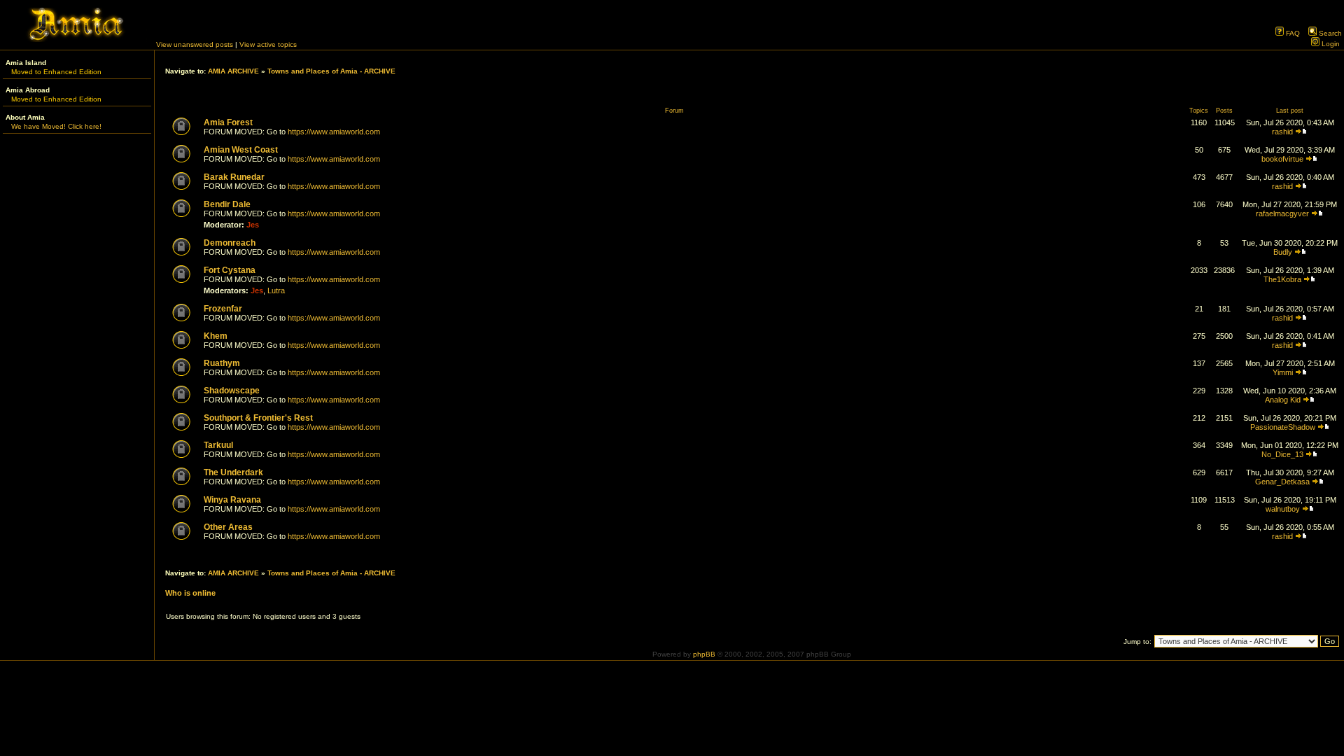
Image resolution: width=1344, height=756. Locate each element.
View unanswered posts (194, 44)
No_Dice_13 (1282, 454)
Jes (252, 224)
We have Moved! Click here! (56, 126)
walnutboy (1283, 509)
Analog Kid (1283, 400)
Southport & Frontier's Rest (258, 418)
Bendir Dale (227, 204)
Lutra (276, 290)
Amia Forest (228, 122)
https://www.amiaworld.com (334, 131)
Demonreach (229, 243)
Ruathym (222, 363)
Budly (1282, 252)
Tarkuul (218, 445)
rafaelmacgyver (1282, 213)
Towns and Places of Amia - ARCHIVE (331, 71)
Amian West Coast (241, 150)
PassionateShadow (1282, 427)
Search (1329, 33)
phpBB (704, 654)
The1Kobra (1282, 279)
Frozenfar (223, 309)
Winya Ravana (232, 500)
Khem (215, 336)
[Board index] (77, 39)
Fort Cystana (229, 270)
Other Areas (228, 527)
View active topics (268, 44)
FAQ (1292, 33)
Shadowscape (232, 391)
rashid (1282, 131)
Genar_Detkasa (1282, 481)
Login (1330, 44)
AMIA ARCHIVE (233, 71)
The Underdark (233, 472)
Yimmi (1283, 372)
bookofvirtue (1282, 159)
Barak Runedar (234, 177)
